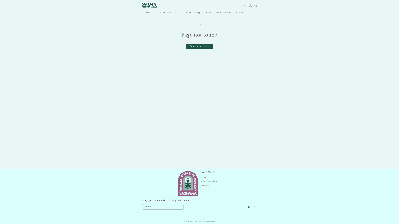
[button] (149, 12)
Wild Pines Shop (195, 221)
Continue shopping (199, 46)
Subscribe (205, 185)
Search (203, 177)
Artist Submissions (209, 181)
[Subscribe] (180, 207)
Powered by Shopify (208, 221)
